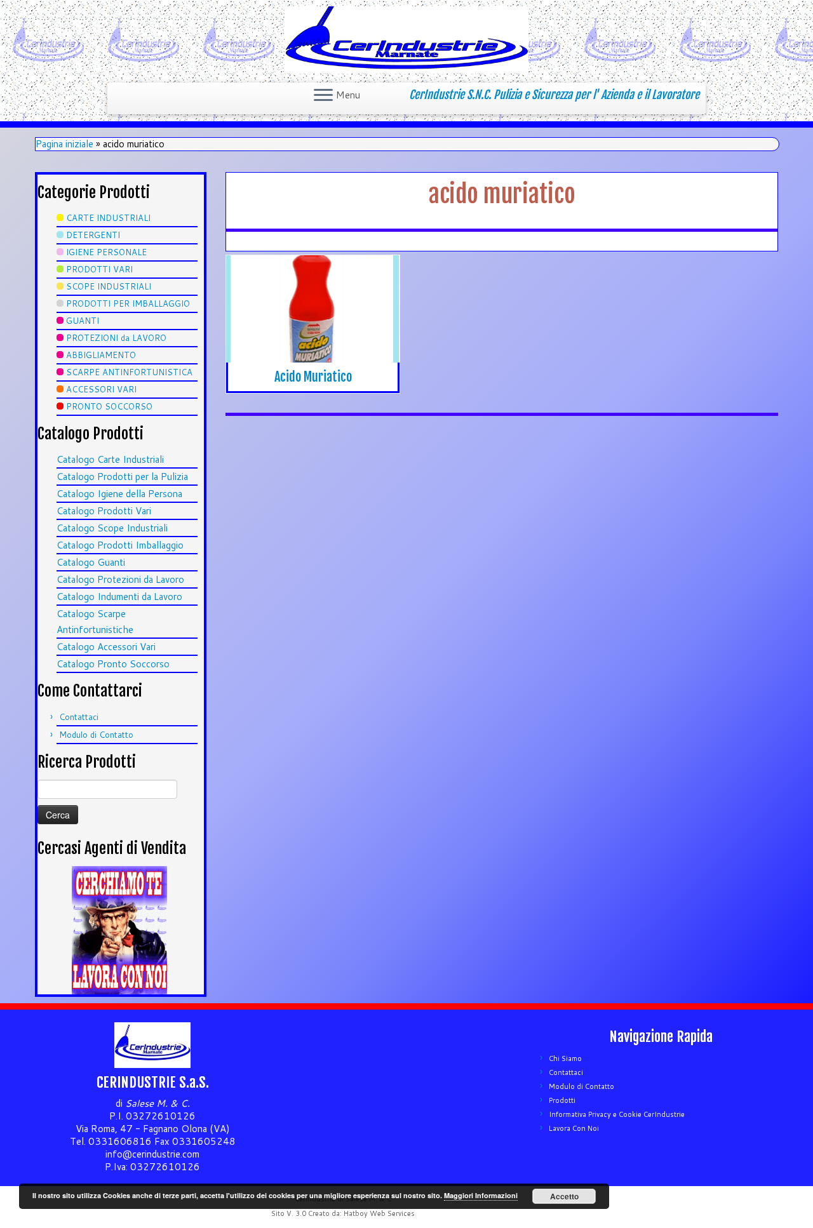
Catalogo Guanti (91, 562)
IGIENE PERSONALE (106, 252)
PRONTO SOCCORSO (109, 406)
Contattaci (78, 717)
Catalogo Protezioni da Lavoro (120, 579)
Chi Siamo (565, 1058)
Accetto (564, 1196)
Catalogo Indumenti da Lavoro (119, 596)
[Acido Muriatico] (313, 309)
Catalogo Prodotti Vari (104, 510)
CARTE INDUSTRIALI (108, 218)
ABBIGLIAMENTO (101, 355)
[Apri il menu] (323, 95)
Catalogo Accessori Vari (106, 646)
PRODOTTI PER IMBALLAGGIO (128, 303)
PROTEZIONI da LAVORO (116, 338)
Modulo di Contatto (96, 734)
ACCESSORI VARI (101, 389)
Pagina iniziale (64, 143)
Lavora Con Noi (574, 1128)
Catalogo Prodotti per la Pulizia (122, 476)
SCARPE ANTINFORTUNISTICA (129, 372)
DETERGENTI (93, 235)
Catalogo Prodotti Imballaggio (120, 545)
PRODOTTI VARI (99, 269)
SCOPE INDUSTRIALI (108, 286)
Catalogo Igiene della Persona (119, 493)
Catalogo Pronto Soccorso (113, 664)
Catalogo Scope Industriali (112, 528)
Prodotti (562, 1100)
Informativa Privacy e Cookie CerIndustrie (617, 1114)
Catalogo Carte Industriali (110, 459)
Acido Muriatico (313, 377)
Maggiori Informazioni (481, 1195)
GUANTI (82, 320)
